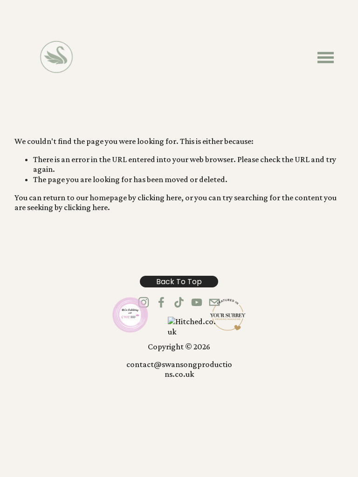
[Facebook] (161, 302)
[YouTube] (196, 302)
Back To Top (179, 281)
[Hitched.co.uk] (193, 331)
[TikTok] (179, 302)
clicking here (159, 197)
